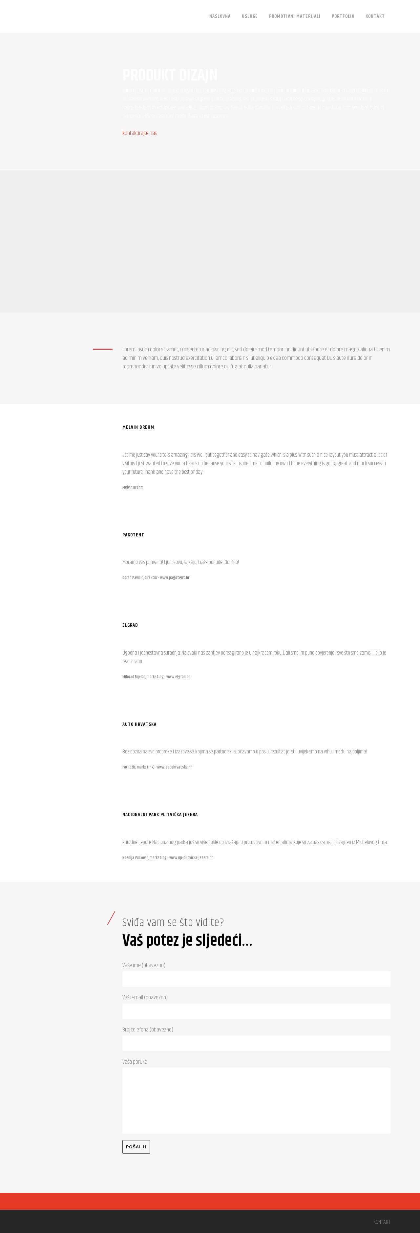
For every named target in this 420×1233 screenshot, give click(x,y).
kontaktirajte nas (139, 133)
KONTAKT (381, 1222)
